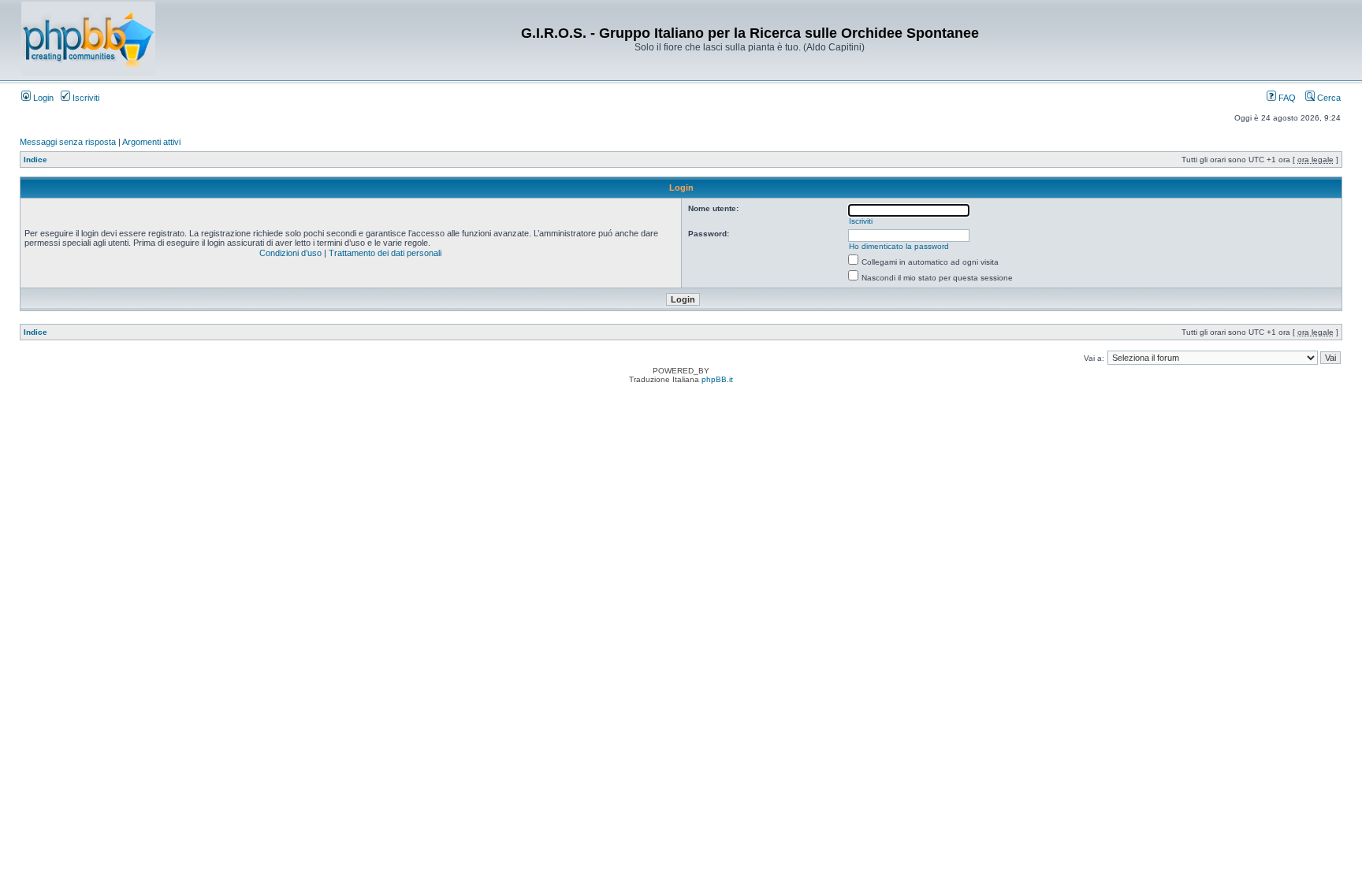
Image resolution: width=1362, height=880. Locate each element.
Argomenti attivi (151, 142)
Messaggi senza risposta (68, 142)
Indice (35, 159)
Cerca (1328, 97)
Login (42, 97)
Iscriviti (84, 97)
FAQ (1286, 97)
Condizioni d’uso (290, 253)
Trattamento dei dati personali (385, 253)
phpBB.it (717, 379)
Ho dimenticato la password (899, 246)
